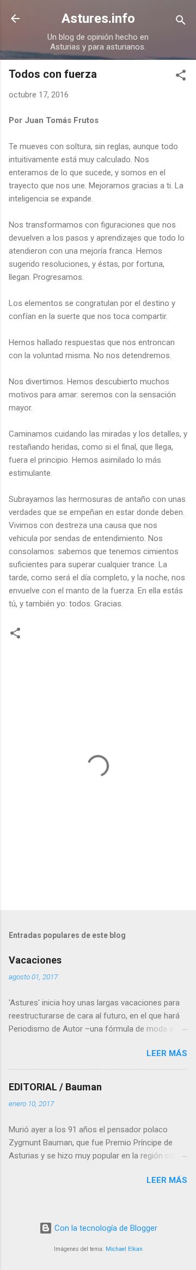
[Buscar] (180, 22)
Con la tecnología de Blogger (104, 1228)
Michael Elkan (124, 1249)
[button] (180, 77)
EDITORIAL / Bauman (55, 1087)
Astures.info (98, 18)
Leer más (166, 1053)
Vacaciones (35, 960)
